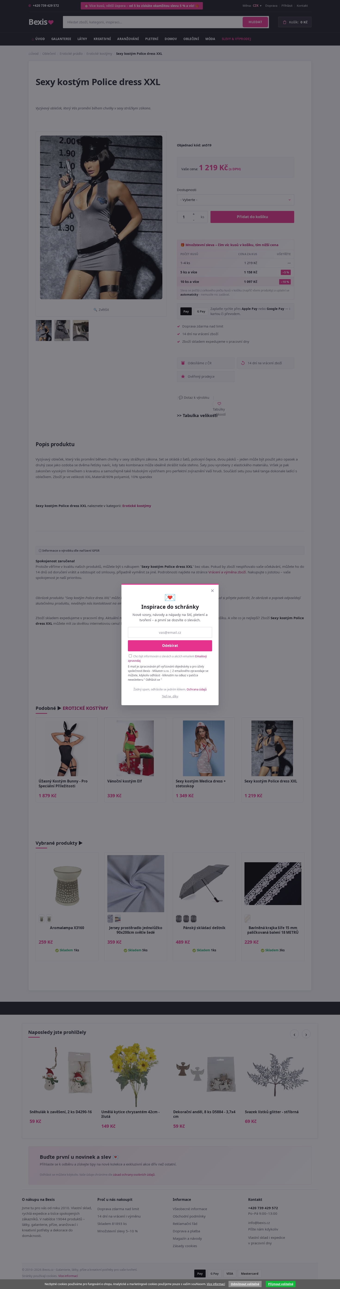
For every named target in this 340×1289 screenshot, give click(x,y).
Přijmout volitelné (280, 1284)
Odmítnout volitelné (245, 1284)
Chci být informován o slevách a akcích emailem (167, 658)
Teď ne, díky (170, 696)
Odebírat (170, 645)
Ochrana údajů (197, 689)
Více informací (216, 1284)
